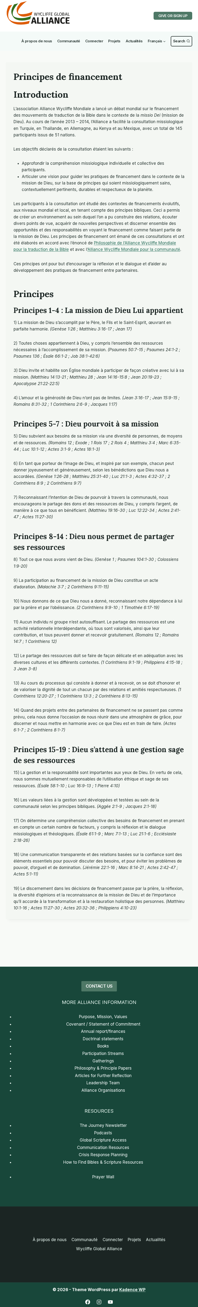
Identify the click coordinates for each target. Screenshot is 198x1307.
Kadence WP (132, 1289)
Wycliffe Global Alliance (99, 1248)
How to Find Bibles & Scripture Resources (103, 1162)
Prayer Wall (103, 1176)
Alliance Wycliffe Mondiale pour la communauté (133, 249)
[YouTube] (110, 1302)
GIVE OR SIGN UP (173, 15)
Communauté (68, 41)
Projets (114, 41)
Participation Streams (103, 1053)
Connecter (94, 41)
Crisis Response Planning (103, 1154)
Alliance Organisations (103, 1090)
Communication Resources (103, 1147)
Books (103, 1046)
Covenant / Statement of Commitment (103, 1024)
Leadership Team (103, 1082)
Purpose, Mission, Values (103, 1016)
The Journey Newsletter (103, 1125)
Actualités (134, 41)
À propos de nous (36, 41)
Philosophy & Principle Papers (103, 1068)
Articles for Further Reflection (103, 1075)
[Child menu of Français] (156, 41)
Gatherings (103, 1061)
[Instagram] (99, 1302)
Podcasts (103, 1132)
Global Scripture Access (103, 1140)
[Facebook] (88, 1302)
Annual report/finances (103, 1031)
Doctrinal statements (103, 1038)
